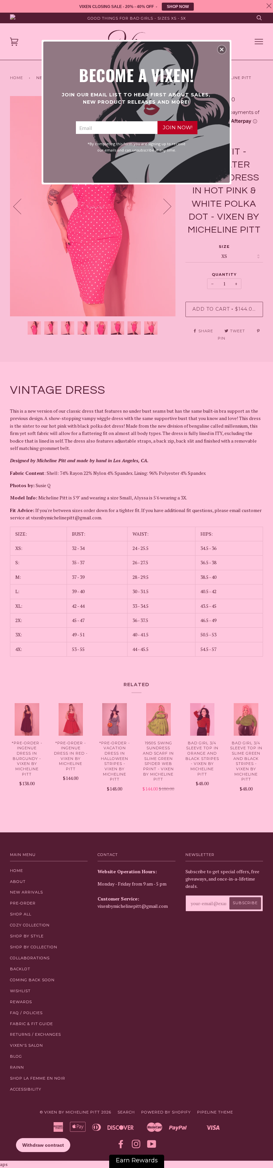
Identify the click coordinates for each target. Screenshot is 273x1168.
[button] (222, 49)
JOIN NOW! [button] (177, 127)
